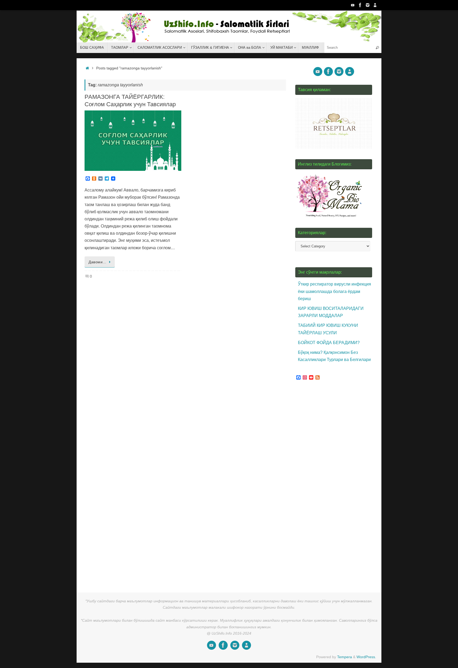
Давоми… (98, 262)
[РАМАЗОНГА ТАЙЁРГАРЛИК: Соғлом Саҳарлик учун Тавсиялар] (133, 140)
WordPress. (366, 657)
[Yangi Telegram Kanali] (375, 5)
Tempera (344, 657)
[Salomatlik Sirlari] (352, 5)
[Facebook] (360, 5)
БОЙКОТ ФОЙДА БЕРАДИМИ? (329, 342)
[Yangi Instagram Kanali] (367, 5)
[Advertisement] (335, 484)
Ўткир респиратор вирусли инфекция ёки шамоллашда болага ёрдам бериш (334, 291)
